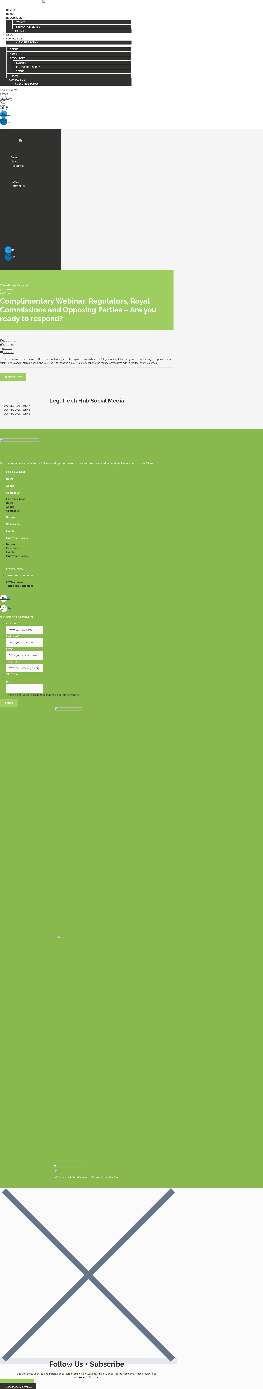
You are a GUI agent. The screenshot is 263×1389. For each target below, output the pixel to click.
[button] (13, 377)
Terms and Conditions (19, 575)
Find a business (15, 471)
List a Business (13, 241)
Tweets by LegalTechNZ (16, 405)
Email (9, 649)
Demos (10, 10)
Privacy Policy (14, 568)
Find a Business (8, 90)
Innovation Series (28, 26)
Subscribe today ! (27, 42)
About (10, 34)
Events (20, 22)
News (10, 14)
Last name (12, 636)
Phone (9, 682)
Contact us (14, 38)
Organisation (13, 661)
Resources (14, 18)
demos (4, 94)
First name (12, 623)
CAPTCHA (12, 674)
